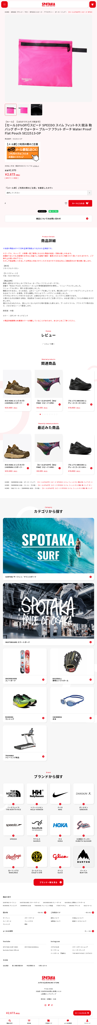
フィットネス (29, 921)
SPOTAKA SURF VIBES (10, 947)
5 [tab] (49, 414)
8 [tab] (56, 414)
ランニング (6, 924)
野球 (26, 924)
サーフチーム (55, 950)
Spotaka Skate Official (11, 950)
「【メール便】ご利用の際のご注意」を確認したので (29, 187)
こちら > (36, 166)
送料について (55, 918)
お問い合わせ (43, 966)
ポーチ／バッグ (60, 12)
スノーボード (7, 921)
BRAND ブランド (17, 12)
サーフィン (6, 918)
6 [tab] (52, 414)
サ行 (26, 12)
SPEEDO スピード (36, 12)
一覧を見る (40, 912)
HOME (7, 12)
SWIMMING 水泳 (16, 482)
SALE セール (15, 488)
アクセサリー (48, 12)
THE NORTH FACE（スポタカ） (82, 953)
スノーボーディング (78, 950)
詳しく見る (88, 931)
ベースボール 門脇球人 (58, 953)
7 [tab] (54, 414)
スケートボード (29, 918)
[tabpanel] (17, 390)
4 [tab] (47, 414)
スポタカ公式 (55, 947)
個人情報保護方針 (17, 966)
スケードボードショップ (80, 947)
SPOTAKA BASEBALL (32, 947)
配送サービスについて (79, 921)
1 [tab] (40, 414)
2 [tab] (42, 414)
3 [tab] (45, 414)
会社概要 (6, 966)
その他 (33, 485)
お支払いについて (78, 918)
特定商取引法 (31, 966)
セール (26, 485)
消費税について (56, 921)
